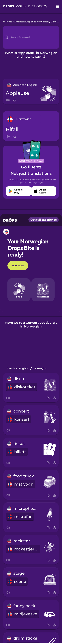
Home (9, 21)
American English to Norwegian (31, 21)
